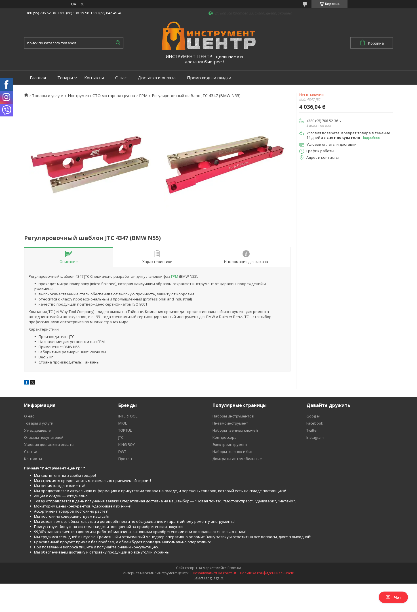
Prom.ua (234, 567)
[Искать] (117, 43)
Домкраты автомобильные (237, 458)
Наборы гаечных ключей (235, 430)
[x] (32, 383)
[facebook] (26, 383)
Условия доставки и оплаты (49, 444)
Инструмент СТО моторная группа (101, 95)
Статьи (30, 451)
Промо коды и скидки (209, 78)
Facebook (314, 423)
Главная (38, 78)
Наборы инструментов (233, 416)
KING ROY (126, 444)
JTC (120, 437)
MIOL (122, 423)
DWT (122, 451)
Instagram (315, 437)
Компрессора (224, 437)
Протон (125, 458)
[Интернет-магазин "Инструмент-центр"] (209, 35)
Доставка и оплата (157, 78)
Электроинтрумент (230, 444)
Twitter (312, 430)
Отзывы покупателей (44, 437)
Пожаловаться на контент (214, 573)
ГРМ (143, 95)
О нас (121, 78)
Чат (397, 597)
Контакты (94, 78)
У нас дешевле (37, 430)
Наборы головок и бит (232, 451)
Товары (65, 78)
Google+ (313, 416)
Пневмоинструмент (230, 423)
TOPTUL (125, 430)
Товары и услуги (48, 95)
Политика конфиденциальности (267, 573)
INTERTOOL (127, 416)
